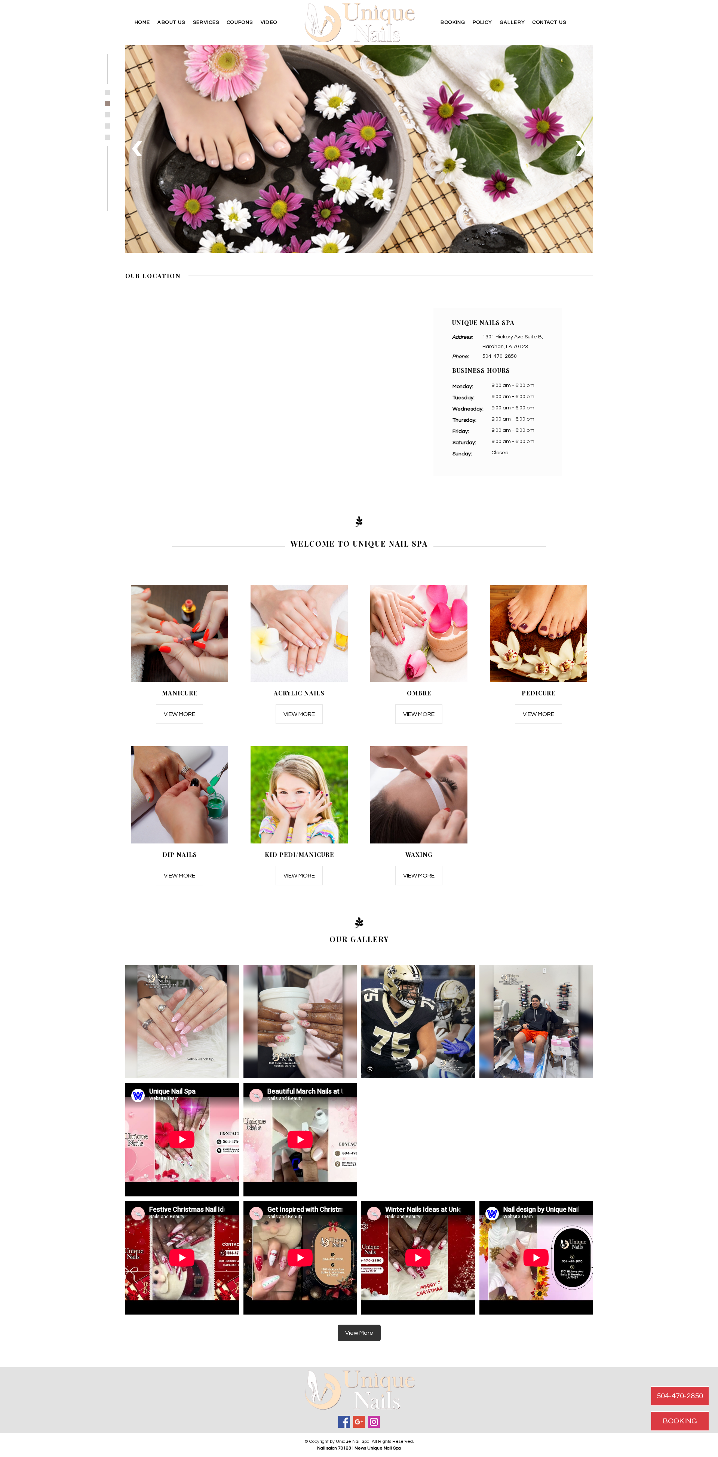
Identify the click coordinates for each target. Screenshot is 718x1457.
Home (142, 22)
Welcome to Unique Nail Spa (359, 543)
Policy (482, 22)
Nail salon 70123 (334, 1448)
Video (269, 22)
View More (179, 714)
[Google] (359, 1422)
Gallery (512, 22)
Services (206, 22)
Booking (453, 22)
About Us (171, 22)
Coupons (240, 22)
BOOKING (680, 1421)
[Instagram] (374, 1422)
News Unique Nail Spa (378, 1448)
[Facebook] (344, 1422)
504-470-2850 (499, 356)
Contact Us (549, 22)
